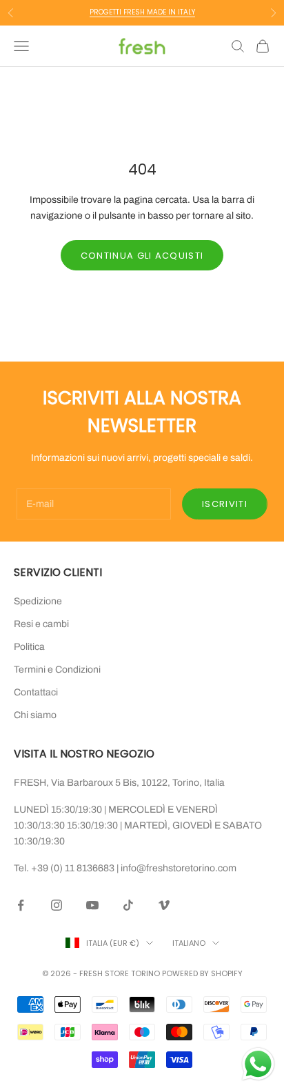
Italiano (188, 943)
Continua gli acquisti (142, 255)
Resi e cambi (41, 624)
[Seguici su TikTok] (128, 905)
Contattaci (36, 692)
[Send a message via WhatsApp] (258, 1064)
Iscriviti (224, 504)
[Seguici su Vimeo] (164, 905)
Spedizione (38, 601)
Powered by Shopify (202, 973)
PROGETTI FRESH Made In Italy (142, 12)
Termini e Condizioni (57, 669)
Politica (29, 647)
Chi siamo (35, 715)
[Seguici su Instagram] (56, 905)
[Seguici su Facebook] (21, 905)
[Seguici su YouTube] (92, 905)
